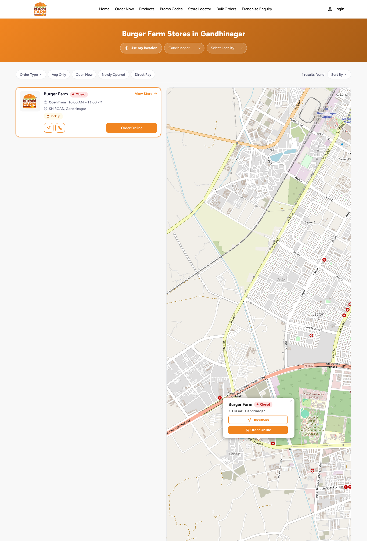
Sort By (337, 75)
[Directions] (48, 128)
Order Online (131, 128)
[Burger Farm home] (56, 9)
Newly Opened (113, 75)
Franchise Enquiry (257, 9)
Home (104, 9)
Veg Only (59, 75)
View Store (143, 94)
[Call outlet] (60, 128)
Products (146, 9)
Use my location (144, 48)
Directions (261, 419)
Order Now (124, 9)
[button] (291, 401)
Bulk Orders (226, 9)
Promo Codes (171, 9)
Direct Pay (143, 75)
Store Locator (199, 9)
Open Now (84, 75)
